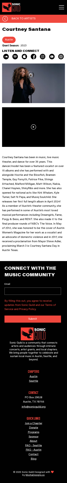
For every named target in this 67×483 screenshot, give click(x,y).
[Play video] (33, 127)
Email (7, 284)
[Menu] (61, 7)
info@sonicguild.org (34, 406)
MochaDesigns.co (35, 475)
